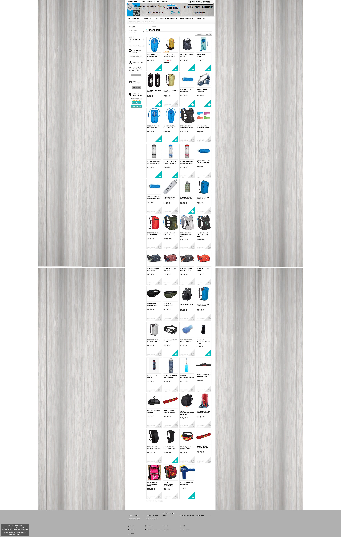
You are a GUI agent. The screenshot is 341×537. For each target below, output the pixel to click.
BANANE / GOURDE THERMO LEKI (186, 447)
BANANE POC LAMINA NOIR (152, 304)
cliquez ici (17, 534)
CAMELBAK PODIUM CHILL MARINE (170, 376)
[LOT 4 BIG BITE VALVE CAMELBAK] (203, 116)
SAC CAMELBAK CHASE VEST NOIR (186, 126)
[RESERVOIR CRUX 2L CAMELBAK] (154, 44)
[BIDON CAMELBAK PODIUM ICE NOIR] (154, 151)
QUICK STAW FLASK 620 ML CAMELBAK (154, 197)
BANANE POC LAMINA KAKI (168, 304)
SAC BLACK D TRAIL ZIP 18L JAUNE (170, 91)
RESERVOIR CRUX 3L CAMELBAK (170, 126)
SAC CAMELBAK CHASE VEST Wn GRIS (185, 234)
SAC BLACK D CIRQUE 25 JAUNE (170, 55)
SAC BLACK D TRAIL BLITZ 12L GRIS (154, 340)
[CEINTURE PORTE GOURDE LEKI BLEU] (203, 79)
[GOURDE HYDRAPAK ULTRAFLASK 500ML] (187, 365)
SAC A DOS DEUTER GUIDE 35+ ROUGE (203, 412)
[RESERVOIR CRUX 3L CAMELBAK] (170, 116)
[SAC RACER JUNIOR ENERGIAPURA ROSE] (154, 472)
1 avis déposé (136, 103)
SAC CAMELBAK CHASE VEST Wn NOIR (202, 234)
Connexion (194, 2)
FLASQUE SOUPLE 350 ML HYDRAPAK (186, 198)
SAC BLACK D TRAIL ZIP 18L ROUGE (154, 233)
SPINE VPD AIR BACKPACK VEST (169, 447)
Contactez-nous (136, 87)
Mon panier (206, 1)
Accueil (154, 26)
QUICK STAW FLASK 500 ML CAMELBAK (203, 161)
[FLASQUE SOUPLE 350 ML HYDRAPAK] (187, 187)
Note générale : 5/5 (136, 98)
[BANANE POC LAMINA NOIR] (154, 293)
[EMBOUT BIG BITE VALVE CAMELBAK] (187, 330)
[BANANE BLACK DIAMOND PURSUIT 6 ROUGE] (203, 258)
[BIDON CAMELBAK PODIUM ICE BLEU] (170, 151)
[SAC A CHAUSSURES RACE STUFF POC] (187, 401)
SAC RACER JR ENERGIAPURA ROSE (152, 484)
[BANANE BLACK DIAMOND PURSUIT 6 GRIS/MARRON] (187, 258)
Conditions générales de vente (154, 529)
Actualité (166, 526)
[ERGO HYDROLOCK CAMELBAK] (187, 472)
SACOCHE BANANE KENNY (170, 340)
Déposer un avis (136, 106)
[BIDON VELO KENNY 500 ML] (154, 80)
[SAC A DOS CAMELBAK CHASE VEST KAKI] (170, 223)
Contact (131, 526)
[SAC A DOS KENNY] (187, 294)
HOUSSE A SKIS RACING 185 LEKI (169, 411)
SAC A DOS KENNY (186, 304)
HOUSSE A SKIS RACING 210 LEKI (202, 447)
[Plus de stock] (174, 103)
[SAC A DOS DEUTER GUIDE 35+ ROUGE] (203, 401)
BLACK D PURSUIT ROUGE (203, 269)
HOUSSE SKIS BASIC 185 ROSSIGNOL (203, 375)
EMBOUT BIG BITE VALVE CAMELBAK (186, 340)
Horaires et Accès (136, 75)
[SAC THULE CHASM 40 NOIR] (154, 400)
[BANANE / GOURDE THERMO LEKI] (187, 437)
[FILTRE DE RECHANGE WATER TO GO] (203, 330)
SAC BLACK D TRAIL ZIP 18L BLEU (203, 198)
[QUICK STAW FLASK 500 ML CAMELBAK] (203, 151)
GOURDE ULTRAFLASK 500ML (187, 376)
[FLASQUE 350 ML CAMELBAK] (187, 79)
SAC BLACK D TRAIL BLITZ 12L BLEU (203, 305)
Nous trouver (150, 526)
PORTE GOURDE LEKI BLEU (202, 90)
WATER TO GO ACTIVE (152, 376)
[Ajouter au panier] (158, 67)
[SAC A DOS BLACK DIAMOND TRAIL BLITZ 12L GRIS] (154, 330)
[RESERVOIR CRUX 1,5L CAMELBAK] (154, 116)
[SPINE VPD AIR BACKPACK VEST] (170, 437)
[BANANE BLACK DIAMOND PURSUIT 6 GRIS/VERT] (154, 258)
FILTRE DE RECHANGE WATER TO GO (203, 341)
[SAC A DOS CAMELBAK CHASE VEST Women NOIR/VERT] (203, 223)
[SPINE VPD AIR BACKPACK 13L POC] (154, 437)
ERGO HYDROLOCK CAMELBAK (186, 483)
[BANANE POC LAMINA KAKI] (170, 293)
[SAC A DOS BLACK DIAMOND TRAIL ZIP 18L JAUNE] (170, 80)
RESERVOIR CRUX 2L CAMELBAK (153, 55)
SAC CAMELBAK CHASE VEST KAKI (170, 233)
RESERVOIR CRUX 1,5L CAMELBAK (153, 126)
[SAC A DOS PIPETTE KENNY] (187, 44)
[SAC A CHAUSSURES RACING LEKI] (170, 472)
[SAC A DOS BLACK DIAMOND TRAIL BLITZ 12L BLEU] (203, 294)
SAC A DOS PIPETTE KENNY (187, 55)
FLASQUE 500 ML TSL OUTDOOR (169, 198)
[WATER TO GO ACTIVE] (154, 365)
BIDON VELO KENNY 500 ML (154, 91)
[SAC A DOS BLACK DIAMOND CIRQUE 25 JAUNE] (170, 44)
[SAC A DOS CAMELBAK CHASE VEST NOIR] (187, 116)
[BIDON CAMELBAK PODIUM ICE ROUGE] (187, 151)
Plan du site (167, 529)
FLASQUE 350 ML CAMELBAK (186, 90)
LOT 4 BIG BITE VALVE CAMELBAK (203, 126)
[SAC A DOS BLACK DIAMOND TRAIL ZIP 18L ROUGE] (154, 223)
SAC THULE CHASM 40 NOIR (153, 411)
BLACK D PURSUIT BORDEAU (170, 269)
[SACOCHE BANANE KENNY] (170, 330)
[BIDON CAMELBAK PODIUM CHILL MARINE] (170, 365)
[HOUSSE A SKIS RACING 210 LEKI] (203, 436)
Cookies (132, 533)
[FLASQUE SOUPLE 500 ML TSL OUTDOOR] (170, 187)
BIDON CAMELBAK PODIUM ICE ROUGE (187, 162)
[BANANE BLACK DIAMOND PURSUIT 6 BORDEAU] (170, 258)
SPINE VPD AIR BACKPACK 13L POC (153, 447)
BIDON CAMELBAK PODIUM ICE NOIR (153, 162)
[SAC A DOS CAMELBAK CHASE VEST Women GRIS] (187, 223)
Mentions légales (185, 529)
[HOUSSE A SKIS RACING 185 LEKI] (170, 400)
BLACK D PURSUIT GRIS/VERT (153, 269)
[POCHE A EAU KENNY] (203, 44)
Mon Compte (196, 1)
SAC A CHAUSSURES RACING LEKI (168, 484)
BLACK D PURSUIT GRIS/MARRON (186, 269)
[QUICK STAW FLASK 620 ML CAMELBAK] (154, 186)
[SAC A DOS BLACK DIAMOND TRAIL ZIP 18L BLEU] (203, 187)
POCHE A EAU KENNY (201, 55)
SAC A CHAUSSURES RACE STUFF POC (187, 412)
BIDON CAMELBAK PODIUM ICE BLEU (170, 162)
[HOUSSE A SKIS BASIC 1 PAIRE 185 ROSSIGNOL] (203, 365)
